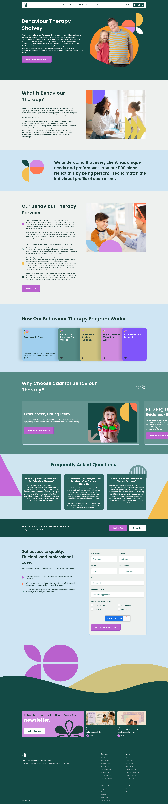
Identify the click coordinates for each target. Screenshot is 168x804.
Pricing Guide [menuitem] (130, 778)
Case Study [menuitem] (104, 797)
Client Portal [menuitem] (129, 760)
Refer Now (137, 528)
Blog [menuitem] (102, 789)
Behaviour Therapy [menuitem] (106, 766)
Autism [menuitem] (103, 758)
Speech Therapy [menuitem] (106, 763)
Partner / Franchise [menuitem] (131, 769)
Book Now (138, 5)
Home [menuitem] (57, 5)
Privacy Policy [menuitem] (130, 789)
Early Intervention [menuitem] (106, 769)
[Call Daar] (26, 530)
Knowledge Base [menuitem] (106, 800)
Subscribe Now (34, 731)
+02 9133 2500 (36, 529)
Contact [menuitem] (100, 5)
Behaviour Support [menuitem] (106, 778)
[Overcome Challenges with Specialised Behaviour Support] (131, 718)
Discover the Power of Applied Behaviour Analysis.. (97, 731)
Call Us (128, 5)
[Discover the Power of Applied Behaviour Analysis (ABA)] (100, 718)
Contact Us (31, 289)
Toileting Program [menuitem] (106, 772)
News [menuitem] (102, 792)
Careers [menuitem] (103, 795)
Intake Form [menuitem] (129, 763)
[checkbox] (117, 608)
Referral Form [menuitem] (130, 766)
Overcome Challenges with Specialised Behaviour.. (127, 731)
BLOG (88, 727)
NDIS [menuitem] (81, 5)
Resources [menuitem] (90, 5)
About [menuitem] (64, 5)
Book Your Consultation (37, 59)
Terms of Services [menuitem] (131, 792)
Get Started (118, 528)
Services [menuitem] (73, 5)
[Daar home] (25, 5)
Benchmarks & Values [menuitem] (132, 772)
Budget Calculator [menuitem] (131, 775)
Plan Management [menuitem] (106, 775)
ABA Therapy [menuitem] (105, 760)
